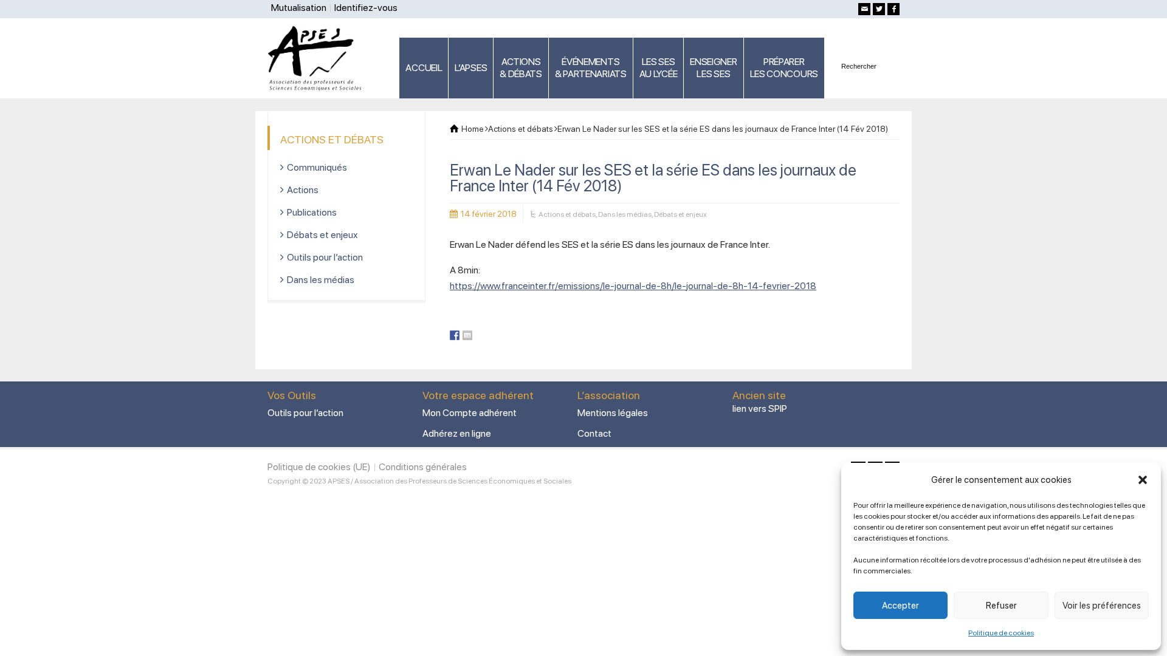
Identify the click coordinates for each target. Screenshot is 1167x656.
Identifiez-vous (366, 7)
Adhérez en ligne (456, 433)
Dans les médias (625, 214)
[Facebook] (893, 9)
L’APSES (471, 67)
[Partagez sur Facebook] (455, 335)
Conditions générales (423, 467)
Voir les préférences (1101, 605)
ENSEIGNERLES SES (713, 68)
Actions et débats (567, 214)
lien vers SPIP (759, 408)
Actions (302, 190)
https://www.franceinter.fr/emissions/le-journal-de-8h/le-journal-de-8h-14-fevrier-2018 (633, 286)
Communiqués (317, 167)
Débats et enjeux (680, 214)
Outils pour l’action (325, 257)
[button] (1143, 480)
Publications (312, 212)
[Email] (864, 9)
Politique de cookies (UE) (319, 467)
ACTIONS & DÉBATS (521, 68)
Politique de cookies (1001, 633)
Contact (594, 433)
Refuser (1001, 605)
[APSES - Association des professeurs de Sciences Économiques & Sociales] (318, 57)
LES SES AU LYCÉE (658, 68)
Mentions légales (612, 413)
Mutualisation (298, 7)
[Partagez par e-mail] (467, 335)
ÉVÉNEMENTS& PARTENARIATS (591, 68)
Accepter (900, 605)
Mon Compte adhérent (469, 413)
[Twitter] (879, 9)
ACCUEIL (423, 67)
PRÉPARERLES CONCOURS (784, 68)
